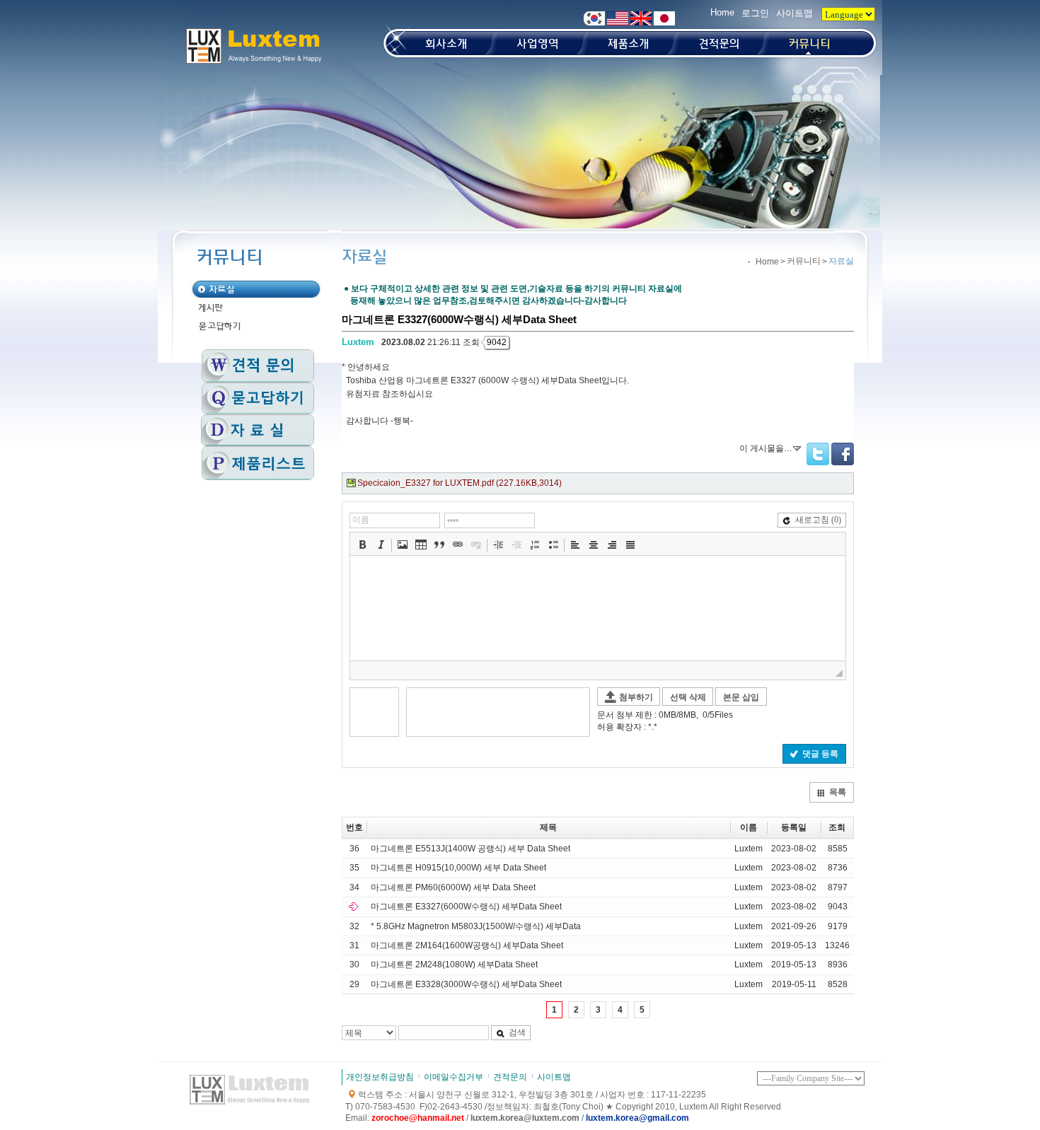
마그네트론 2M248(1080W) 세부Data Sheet (454, 964)
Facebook (842, 454)
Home (722, 12)
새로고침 (818, 520)
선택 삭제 (688, 697)
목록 (837, 792)
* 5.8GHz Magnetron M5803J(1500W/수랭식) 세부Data (476, 926)
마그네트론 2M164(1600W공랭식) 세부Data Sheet (467, 945)
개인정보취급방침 (380, 1077)
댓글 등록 (820, 754)
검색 (517, 1032)
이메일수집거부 (453, 1077)
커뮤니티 (804, 261)
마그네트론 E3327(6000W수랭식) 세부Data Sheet (466, 906)
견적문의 (510, 1077)
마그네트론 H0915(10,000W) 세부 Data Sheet (458, 868)
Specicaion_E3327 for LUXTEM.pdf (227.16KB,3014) (459, 483)
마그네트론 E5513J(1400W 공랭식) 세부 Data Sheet (470, 849)
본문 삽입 (741, 697)
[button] (362, 544)
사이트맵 (794, 13)
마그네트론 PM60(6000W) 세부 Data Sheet (453, 887)
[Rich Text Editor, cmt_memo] (597, 608)
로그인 (755, 13)
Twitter (818, 454)
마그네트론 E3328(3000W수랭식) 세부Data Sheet (466, 984)
